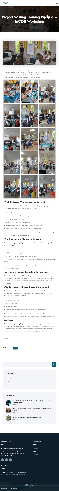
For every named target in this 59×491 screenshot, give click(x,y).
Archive (10, 379)
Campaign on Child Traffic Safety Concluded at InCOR (26, 417)
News (15, 348)
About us (35, 448)
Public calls (11, 385)
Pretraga (54, 364)
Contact (35, 454)
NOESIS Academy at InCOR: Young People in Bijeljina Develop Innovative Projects (31, 409)
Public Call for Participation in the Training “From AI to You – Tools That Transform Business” (31, 401)
